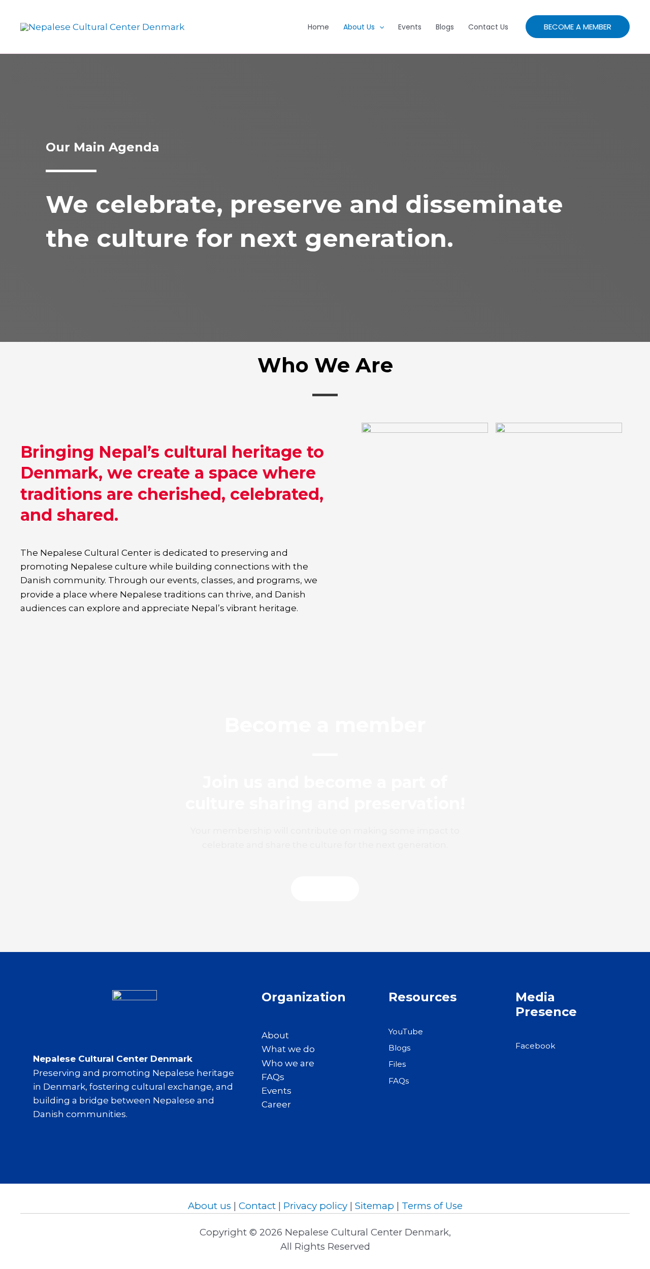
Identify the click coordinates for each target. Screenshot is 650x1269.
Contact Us (488, 27)
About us (209, 1206)
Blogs (445, 27)
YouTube (405, 1031)
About (275, 1035)
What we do (288, 1049)
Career (276, 1104)
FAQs (273, 1077)
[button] (578, 26)
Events (409, 27)
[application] (379, 27)
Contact (257, 1206)
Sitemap (374, 1206)
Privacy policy (315, 1206)
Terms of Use (432, 1206)
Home (318, 27)
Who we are (288, 1063)
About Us (359, 27)
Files (397, 1064)
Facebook (535, 1046)
